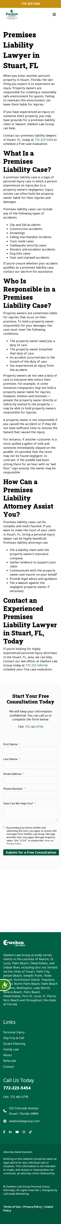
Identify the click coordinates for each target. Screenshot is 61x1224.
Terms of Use (12, 1207)
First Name (10, 744)
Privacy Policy (32, 1207)
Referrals (9, 1061)
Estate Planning (14, 1044)
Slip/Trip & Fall (13, 1038)
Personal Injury (14, 1032)
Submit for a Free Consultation (31, 852)
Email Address (12, 774)
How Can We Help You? (18, 803)
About (7, 1055)
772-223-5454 (30, 4)
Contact (8, 1067)
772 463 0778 (34, 727)
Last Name (10, 759)
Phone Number (13, 789)
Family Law (11, 1049)
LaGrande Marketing (16, 1193)
